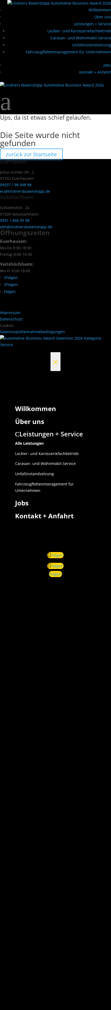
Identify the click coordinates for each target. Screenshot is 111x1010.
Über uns (102, 16)
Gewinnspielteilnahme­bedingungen (32, 331)
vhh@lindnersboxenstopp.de (26, 226)
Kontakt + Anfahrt (95, 72)
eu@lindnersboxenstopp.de (25, 191)
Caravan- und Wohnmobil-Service (80, 37)
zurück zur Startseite (31, 154)
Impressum (10, 312)
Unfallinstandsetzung (91, 44)
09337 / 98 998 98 (16, 184)
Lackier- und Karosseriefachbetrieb (79, 30)
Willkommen (100, 9)
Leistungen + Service (92, 23)
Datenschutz (11, 319)
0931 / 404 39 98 (14, 220)
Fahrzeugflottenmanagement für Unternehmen (68, 51)
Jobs (107, 65)
